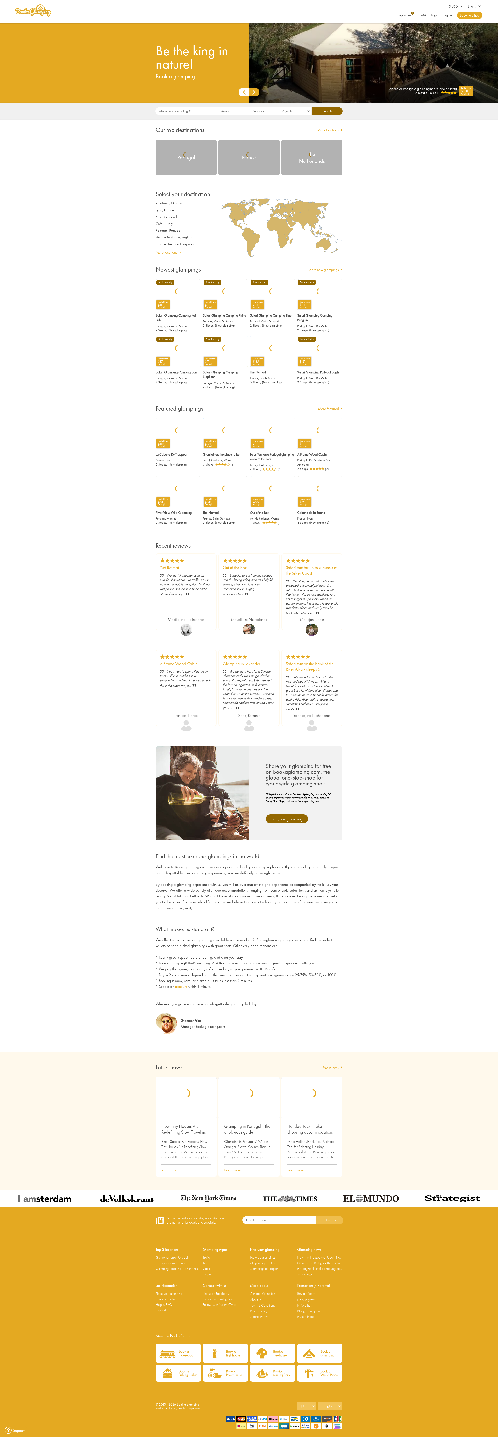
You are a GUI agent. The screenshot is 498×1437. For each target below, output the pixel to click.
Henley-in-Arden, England (174, 237)
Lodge (207, 1274)
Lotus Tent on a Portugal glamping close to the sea (272, 456)
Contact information (262, 1293)
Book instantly (165, 282)
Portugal (160, 326)
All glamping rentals (262, 1263)
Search (327, 111)
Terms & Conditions (262, 1305)
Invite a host (304, 1305)
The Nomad (258, 372)
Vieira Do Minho (177, 326)
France (254, 378)
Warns (228, 460)
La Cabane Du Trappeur (171, 454)
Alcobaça (267, 465)
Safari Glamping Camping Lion (176, 372)
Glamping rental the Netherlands (177, 1268)
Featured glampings (262, 1257)
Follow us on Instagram (217, 1299)
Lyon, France (165, 210)
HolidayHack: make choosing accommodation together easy (309, 1129)
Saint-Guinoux (268, 378)
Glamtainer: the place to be (221, 454)
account (181, 986)
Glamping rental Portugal (172, 1257)
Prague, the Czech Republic (175, 244)
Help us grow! (306, 1299)
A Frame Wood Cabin (312, 454)
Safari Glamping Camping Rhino (224, 315)
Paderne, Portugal (168, 230)
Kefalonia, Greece (169, 203)
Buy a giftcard (306, 1293)
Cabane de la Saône (311, 512)
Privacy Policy (258, 1311)
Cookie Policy (259, 1316)
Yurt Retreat (169, 567)
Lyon (168, 460)
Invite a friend (306, 1316)
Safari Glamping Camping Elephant (220, 374)
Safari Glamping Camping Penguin (314, 317)
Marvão (171, 518)
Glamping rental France (171, 1263)
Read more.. (170, 1170)
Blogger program (308, 1311)
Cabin (207, 1268)
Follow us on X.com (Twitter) (220, 1304)
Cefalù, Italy (164, 223)
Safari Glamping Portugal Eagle (318, 372)
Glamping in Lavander (241, 664)
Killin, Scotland (166, 216)
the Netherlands (212, 460)
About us (255, 1299)
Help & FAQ (164, 1304)
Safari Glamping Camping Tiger (271, 315)
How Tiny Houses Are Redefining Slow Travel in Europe (183, 1129)
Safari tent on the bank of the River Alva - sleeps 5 (310, 666)
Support (161, 1310)
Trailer (207, 1257)
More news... (306, 1274)
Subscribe (329, 1220)
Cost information (166, 1299)
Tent (205, 1263)
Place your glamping (169, 1293)
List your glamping (287, 819)
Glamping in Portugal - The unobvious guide (247, 1129)
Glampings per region (264, 1268)
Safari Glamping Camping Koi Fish (176, 317)
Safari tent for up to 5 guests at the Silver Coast (311, 570)
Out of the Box (259, 512)
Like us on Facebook (216, 1293)
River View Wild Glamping (174, 512)
